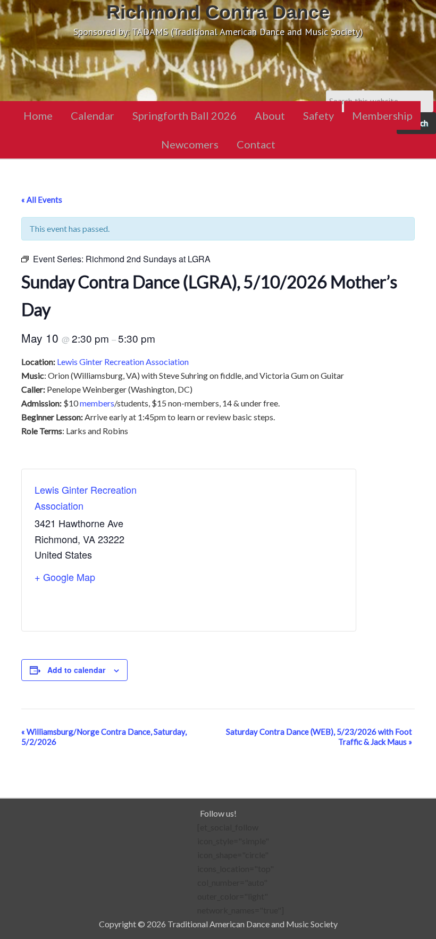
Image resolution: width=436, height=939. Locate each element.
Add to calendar (76, 669)
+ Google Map (65, 577)
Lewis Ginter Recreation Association (123, 361)
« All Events (41, 199)
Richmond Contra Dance (218, 12)
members (97, 403)
